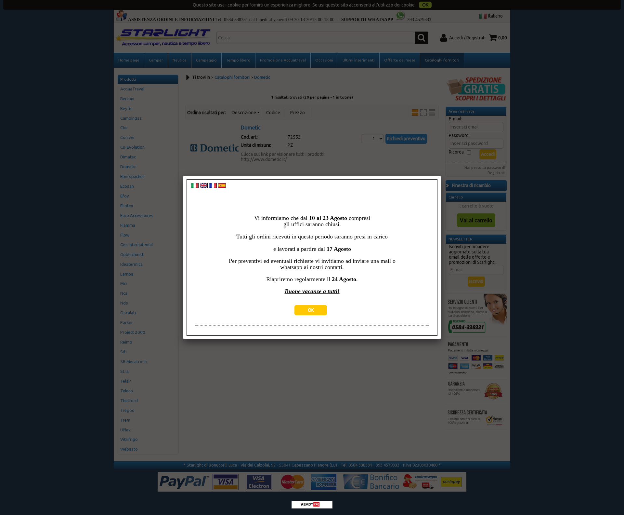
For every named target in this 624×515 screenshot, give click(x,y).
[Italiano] (194, 186)
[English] (203, 186)
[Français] (212, 186)
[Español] (222, 186)
